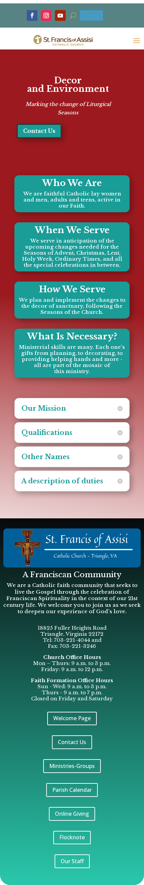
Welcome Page (72, 718)
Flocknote (72, 837)
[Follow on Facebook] (32, 15)
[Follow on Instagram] (46, 15)
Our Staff (72, 861)
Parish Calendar (72, 790)
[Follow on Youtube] (60, 15)
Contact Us (39, 130)
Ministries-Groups (72, 766)
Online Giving (72, 813)
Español (91, 15)
